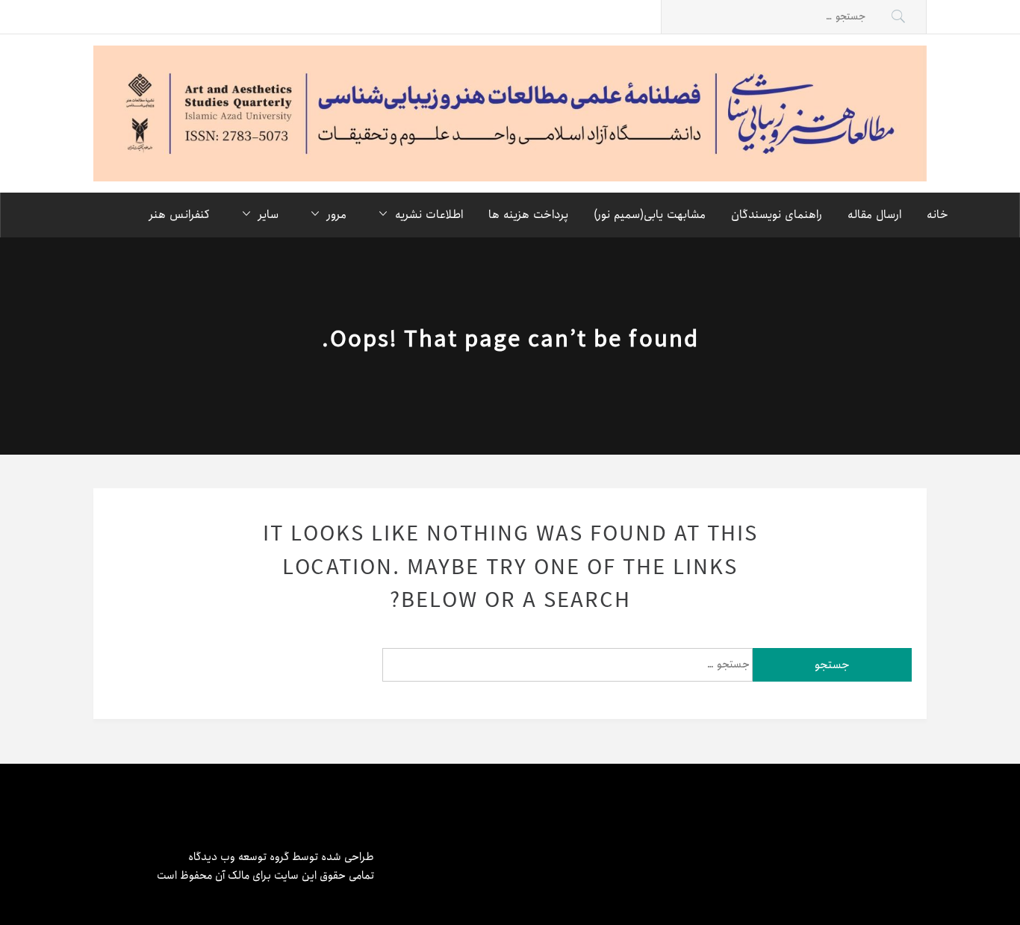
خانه (937, 214)
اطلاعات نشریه (429, 214)
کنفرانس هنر (179, 214)
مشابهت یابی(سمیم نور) (650, 214)
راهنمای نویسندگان (776, 214)
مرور (336, 214)
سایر (268, 214)
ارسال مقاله (874, 214)
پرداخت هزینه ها (528, 214)
